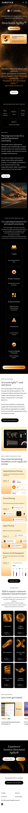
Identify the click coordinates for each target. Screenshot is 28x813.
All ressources (21, 733)
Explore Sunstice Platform (10, 420)
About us (14, 92)
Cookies (3, 793)
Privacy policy (18, 796)
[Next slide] (8, 734)
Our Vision (5, 176)
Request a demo (14, 28)
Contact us (20, 759)
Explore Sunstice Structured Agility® (14, 367)
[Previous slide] (3, 734)
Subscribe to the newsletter (14, 782)
